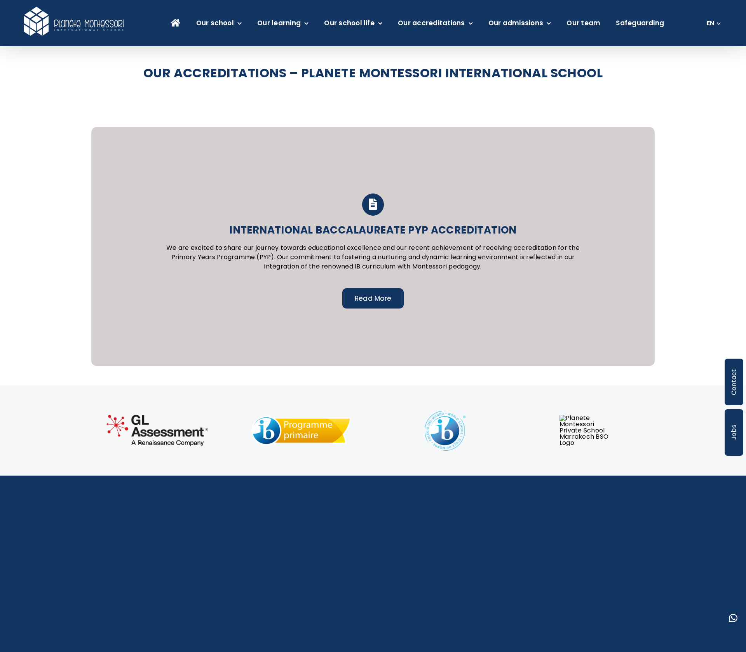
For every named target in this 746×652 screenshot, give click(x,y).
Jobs (733, 432)
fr (710, 27)
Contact (733, 382)
